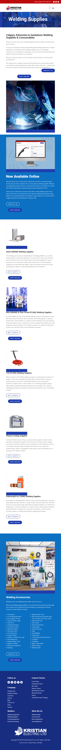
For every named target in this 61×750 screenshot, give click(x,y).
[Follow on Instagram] (56, 2)
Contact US (48, 70)
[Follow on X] (18, 682)
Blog (8, 700)
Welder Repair (36, 714)
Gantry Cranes (36, 688)
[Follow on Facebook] (54, 2)
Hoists (34, 695)
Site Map (39, 743)
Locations (10, 696)
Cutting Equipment (13, 719)
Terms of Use (23, 743)
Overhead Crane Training (39, 697)
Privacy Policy (32, 743)
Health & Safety (12, 693)
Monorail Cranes (37, 693)
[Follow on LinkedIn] (58, 2)
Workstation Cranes (38, 691)
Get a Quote (13, 272)
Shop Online (24, 76)
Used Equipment (37, 721)
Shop (9, 705)
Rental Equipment (37, 719)
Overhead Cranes (37, 684)
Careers (9, 707)
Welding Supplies (12, 717)
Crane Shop (35, 681)
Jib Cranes (35, 686)
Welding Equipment (13, 714)
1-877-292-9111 (46, 1)
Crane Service (36, 717)
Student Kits (11, 691)
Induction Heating (13, 721)
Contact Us (13, 204)
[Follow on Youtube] (15, 682)
